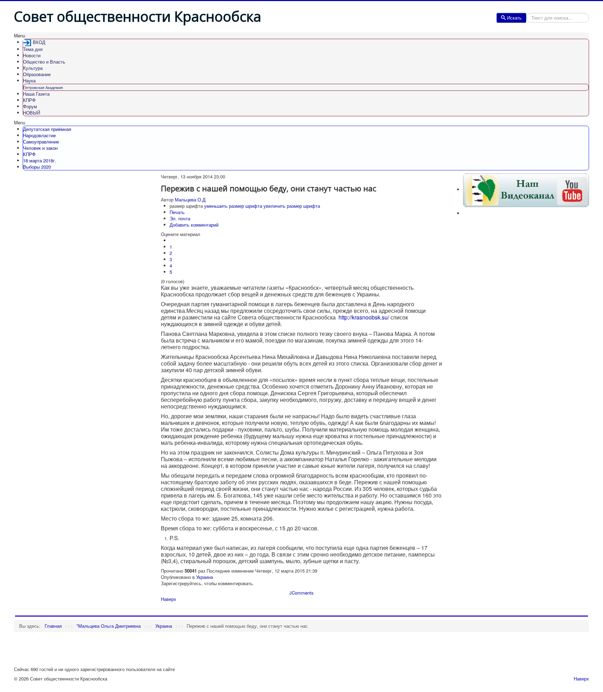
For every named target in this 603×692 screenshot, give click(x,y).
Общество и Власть (44, 61)
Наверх (168, 599)
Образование (37, 74)
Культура (33, 68)
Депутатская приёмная (47, 129)
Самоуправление (41, 141)
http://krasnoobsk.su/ (363, 317)
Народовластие (39, 135)
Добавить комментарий (194, 224)
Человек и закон (40, 148)
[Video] (526, 189)
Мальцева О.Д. (191, 199)
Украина (204, 577)
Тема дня (33, 49)
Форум (30, 106)
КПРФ (29, 100)
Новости (31, 55)
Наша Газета (36, 93)
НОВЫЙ (31, 112)
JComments (301, 592)
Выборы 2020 (37, 166)
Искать (514, 17)
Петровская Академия (43, 87)
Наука (29, 80)
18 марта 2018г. (39, 160)
